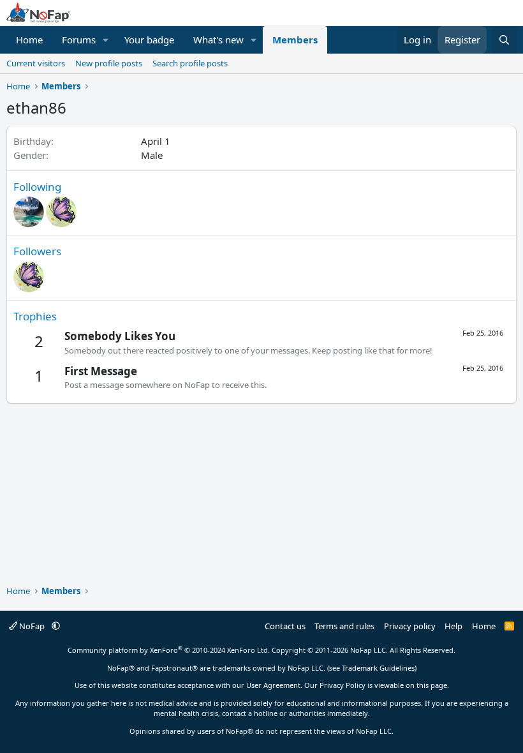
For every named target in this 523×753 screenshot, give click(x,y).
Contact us (285, 626)
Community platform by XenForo (169, 650)
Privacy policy (410, 626)
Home (29, 39)
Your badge (149, 39)
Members (295, 39)
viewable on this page (410, 685)
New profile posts (108, 63)
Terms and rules (344, 626)
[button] (106, 40)
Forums (79, 39)
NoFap (32, 626)
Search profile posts (190, 63)
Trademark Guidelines (378, 668)
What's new (218, 39)
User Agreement (273, 685)
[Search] (504, 40)
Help (453, 626)
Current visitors (35, 63)
